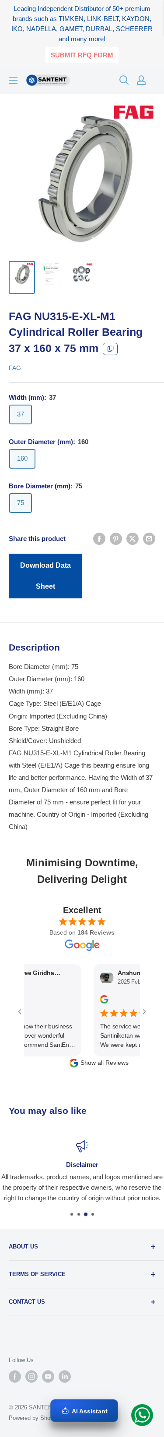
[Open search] (124, 80)
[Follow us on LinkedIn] (65, 1376)
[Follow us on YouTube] (48, 1376)
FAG (15, 367)
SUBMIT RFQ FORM (82, 55)
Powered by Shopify (34, 1418)
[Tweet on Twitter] (132, 538)
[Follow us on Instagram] (31, 1376)
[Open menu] (13, 80)
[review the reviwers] (96, 1001)
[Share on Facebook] (99, 538)
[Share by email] (149, 538)
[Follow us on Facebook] (15, 1376)
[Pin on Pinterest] (116, 538)
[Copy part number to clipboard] (110, 349)
